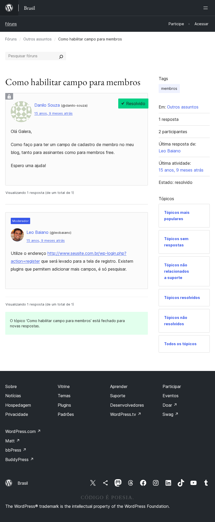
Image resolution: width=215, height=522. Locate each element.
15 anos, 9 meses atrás (53, 113)
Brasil (23, 483)
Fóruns (11, 24)
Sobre (11, 386)
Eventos (171, 395)
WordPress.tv (125, 414)
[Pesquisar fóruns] (61, 56)
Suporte (117, 395)
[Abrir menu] (206, 8)
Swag (171, 414)
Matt (12, 440)
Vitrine (64, 386)
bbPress (15, 450)
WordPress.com (23, 431)
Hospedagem (18, 405)
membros (169, 88)
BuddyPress (19, 459)
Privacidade (16, 414)
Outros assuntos (37, 39)
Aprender (118, 386)
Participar (172, 386)
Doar (170, 405)
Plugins (64, 405)
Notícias (13, 395)
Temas (64, 395)
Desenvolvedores (127, 405)
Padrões (66, 414)
